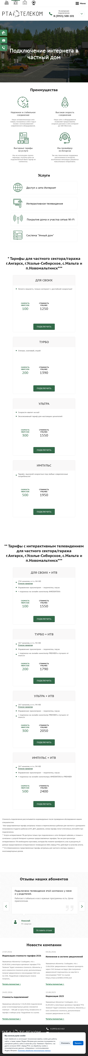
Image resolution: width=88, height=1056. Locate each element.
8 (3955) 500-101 (64, 16)
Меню (83, 3)
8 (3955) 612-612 (57, 1029)
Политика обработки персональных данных (34, 1050)
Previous (6, 906)
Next (82, 906)
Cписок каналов (25, 583)
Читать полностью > (11, 984)
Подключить (44, 326)
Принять (78, 1043)
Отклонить (65, 1043)
